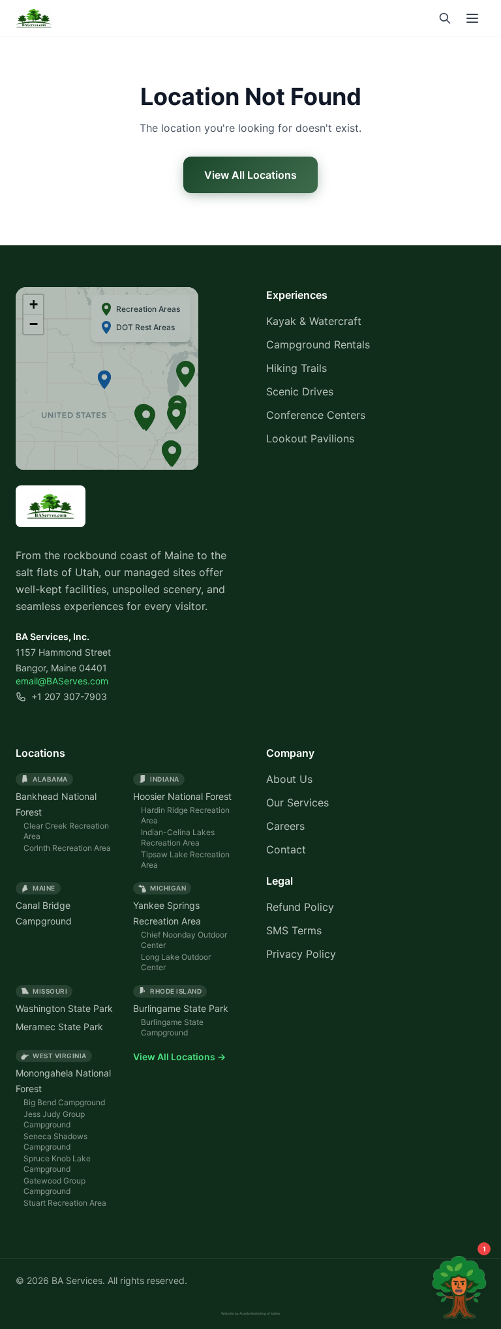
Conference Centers (315, 414)
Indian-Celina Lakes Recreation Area (178, 837)
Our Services (297, 802)
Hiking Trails (296, 367)
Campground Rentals (318, 344)
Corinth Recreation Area (67, 848)
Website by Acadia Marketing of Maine (250, 1313)
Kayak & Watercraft (313, 321)
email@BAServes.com (62, 680)
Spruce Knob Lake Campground (57, 1163)
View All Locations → (179, 1056)
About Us (289, 779)
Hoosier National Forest (182, 796)
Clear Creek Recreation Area (66, 831)
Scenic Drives (299, 391)
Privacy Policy (301, 953)
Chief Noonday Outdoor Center (184, 940)
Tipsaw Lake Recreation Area (185, 859)
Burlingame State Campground (172, 1027)
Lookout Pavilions (310, 438)
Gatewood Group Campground (54, 1186)
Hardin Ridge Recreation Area (185, 815)
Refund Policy (300, 906)
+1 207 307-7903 (69, 696)
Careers (285, 826)
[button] (172, 454)
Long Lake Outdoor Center (176, 962)
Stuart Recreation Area (64, 1203)
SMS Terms (294, 930)
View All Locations (250, 174)
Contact (286, 849)
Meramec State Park (59, 1026)
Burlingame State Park (180, 1008)
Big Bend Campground (64, 1102)
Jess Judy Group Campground (54, 1119)
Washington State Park (64, 1008)
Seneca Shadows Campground (55, 1141)
